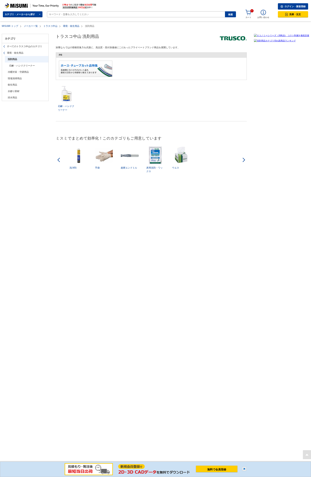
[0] (248, 13)
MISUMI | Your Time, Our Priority (20, 4)
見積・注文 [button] (295, 14)
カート (248, 17)
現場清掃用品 (15, 78)
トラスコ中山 (50, 26)
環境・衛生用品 (71, 26)
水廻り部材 (13, 91)
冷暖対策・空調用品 (18, 72)
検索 (230, 14)
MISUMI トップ (10, 26)
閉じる (244, 469)
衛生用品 (12, 84)
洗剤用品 (12, 59)
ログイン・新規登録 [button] (295, 6)
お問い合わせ (263, 17)
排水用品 (12, 97)
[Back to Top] (307, 454)
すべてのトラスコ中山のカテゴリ (24, 46)
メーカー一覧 (31, 26)
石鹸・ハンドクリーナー (22, 65)
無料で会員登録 (216, 469)
